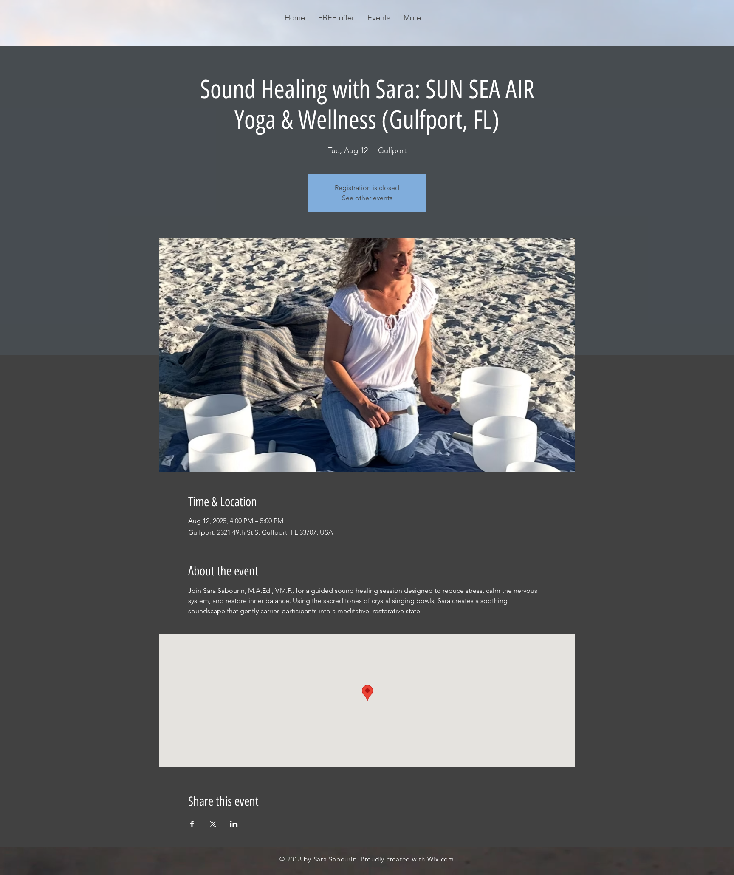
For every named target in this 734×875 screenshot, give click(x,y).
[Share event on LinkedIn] (234, 824)
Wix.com (440, 859)
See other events (367, 198)
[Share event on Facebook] (192, 824)
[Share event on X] (213, 824)
